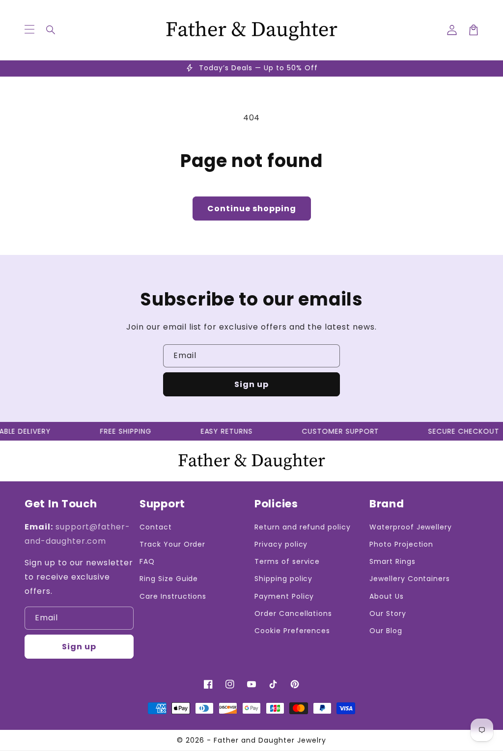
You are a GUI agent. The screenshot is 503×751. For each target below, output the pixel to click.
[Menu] (29, 30)
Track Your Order (172, 544)
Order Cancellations (293, 613)
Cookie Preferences (292, 631)
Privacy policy (280, 544)
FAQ (147, 561)
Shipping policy (283, 579)
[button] (51, 30)
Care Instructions (173, 596)
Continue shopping (251, 208)
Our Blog (385, 631)
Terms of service (287, 561)
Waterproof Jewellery (410, 527)
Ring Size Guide (169, 579)
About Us (386, 596)
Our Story (387, 613)
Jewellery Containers (409, 579)
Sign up (251, 384)
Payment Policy (284, 596)
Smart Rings (392, 561)
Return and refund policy (302, 527)
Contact (156, 527)
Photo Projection (401, 544)
